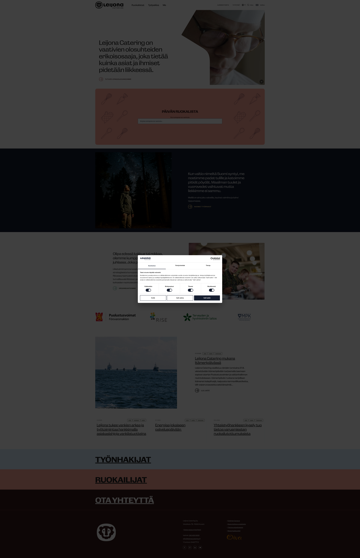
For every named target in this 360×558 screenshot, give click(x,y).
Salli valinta (180, 298)
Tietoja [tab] (208, 265)
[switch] (169, 290)
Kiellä (153, 298)
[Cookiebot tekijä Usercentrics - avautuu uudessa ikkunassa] (212, 258)
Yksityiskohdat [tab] (180, 265)
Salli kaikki (207, 298)
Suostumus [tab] (152, 266)
